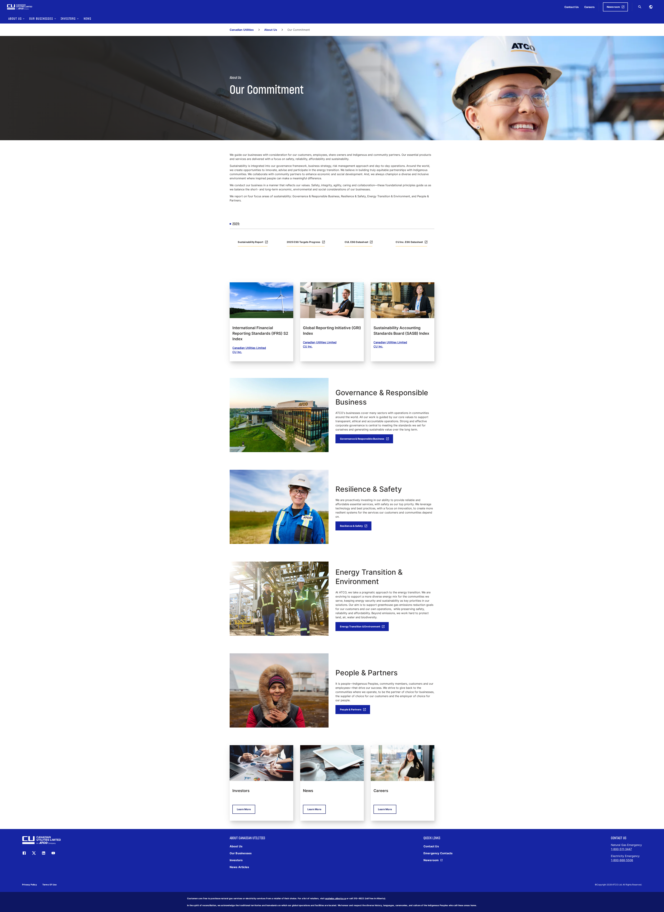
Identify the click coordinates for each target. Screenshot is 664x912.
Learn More (244, 809)
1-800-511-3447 (621, 849)
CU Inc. (237, 352)
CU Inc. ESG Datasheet (409, 241)
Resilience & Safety (351, 525)
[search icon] (639, 6)
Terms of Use (49, 884)
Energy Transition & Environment (360, 626)
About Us (270, 29)
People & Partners (350, 709)
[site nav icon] (650, 6)
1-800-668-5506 (622, 860)
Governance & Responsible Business (362, 438)
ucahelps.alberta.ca (335, 898)
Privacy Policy (29, 884)
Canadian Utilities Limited (249, 348)
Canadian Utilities (242, 29)
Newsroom (613, 6)
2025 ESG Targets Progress (303, 241)
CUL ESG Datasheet (356, 241)
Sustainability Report (250, 241)
